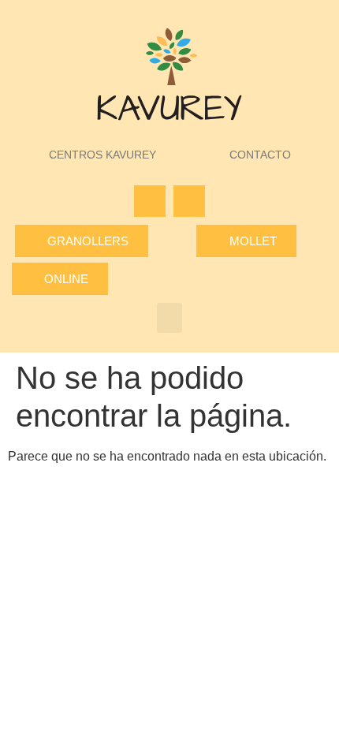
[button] (169, 318)
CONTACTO (260, 154)
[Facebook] (150, 201)
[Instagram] (189, 201)
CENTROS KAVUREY (102, 154)
